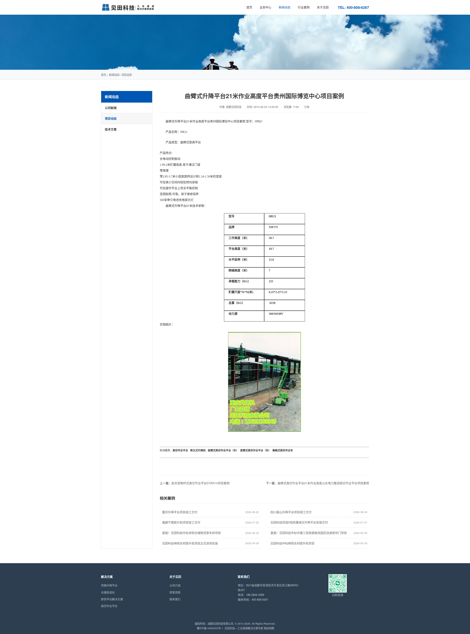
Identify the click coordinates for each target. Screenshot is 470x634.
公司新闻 (111, 108)
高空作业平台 (109, 606)
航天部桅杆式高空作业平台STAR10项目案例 (200, 483)
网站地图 (269, 628)
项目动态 (127, 75)
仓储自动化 (108, 592)
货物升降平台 (109, 585)
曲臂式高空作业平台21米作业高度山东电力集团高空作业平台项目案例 (323, 483)
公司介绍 (174, 585)
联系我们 (174, 599)
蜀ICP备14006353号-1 (210, 628)
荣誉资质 (174, 592)
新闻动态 (114, 75)
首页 (103, 75)
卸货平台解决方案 (112, 599)
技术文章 (111, 129)
